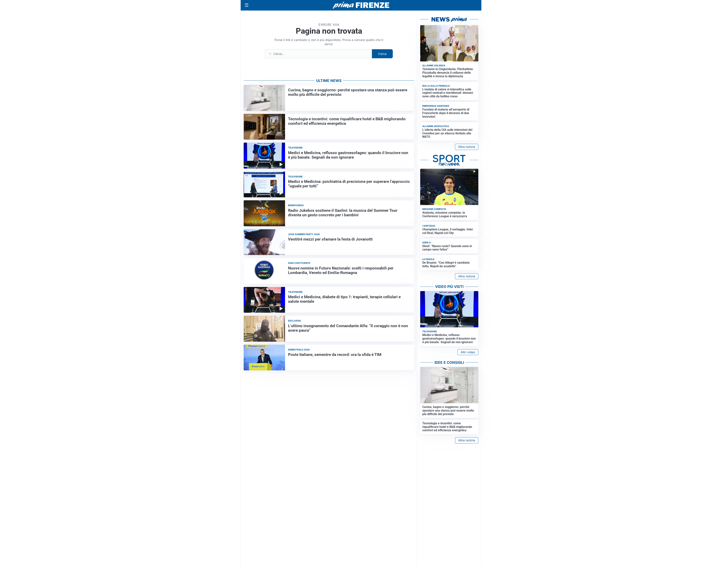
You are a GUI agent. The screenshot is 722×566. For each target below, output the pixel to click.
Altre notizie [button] (466, 147)
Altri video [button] (468, 352)
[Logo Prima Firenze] (361, 5)
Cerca (382, 54)
